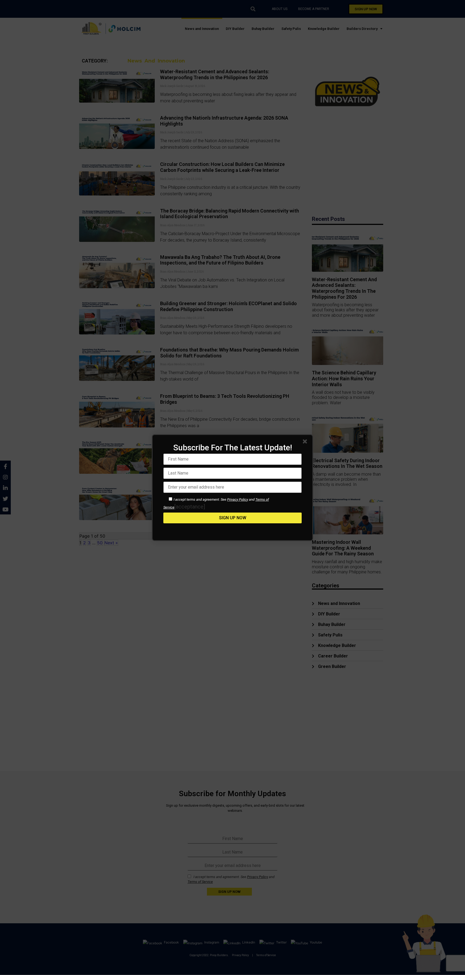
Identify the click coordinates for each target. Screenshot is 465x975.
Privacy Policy (237, 499)
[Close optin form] (306, 442)
